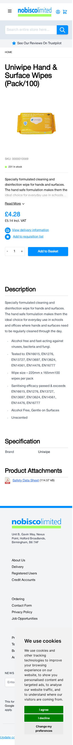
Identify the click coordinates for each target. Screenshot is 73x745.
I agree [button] (43, 709)
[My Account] (58, 12)
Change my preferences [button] (43, 728)
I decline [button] (44, 718)
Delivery (18, 567)
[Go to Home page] (35, 12)
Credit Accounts (23, 580)
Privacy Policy (22, 612)
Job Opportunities (25, 618)
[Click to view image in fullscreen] (36, 123)
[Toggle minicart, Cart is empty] (65, 12)
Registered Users (24, 573)
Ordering (18, 599)
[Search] (62, 29)
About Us (18, 560)
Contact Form (22, 605)
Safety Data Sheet (26, 480)
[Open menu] (10, 11)
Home (8, 52)
